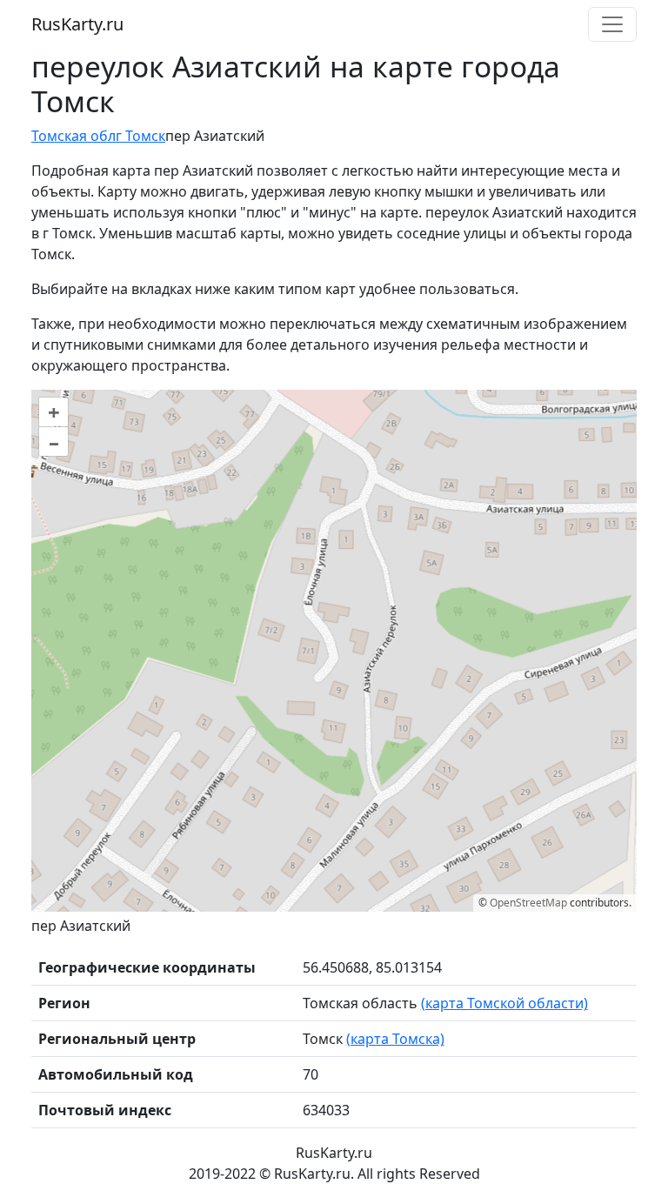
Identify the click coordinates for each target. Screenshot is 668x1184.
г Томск (140, 135)
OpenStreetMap (528, 902)
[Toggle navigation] (612, 24)
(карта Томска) (395, 1038)
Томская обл (73, 135)
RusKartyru (77, 24)
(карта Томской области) (504, 1003)
